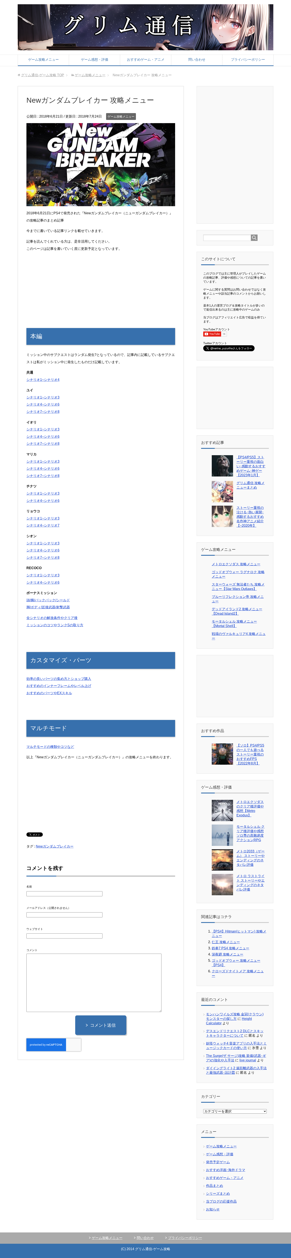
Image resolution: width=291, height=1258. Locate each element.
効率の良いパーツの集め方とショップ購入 (58, 679)
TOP (42, 75)
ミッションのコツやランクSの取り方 (54, 625)
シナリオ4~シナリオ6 (42, 404)
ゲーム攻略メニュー (43, 59)
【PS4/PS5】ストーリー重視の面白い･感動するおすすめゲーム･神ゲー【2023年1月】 (250, 466)
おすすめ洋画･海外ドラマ (225, 1170)
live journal (247, 1060)
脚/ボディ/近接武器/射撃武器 (48, 607)
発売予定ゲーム (218, 1162)
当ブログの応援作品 (221, 1201)
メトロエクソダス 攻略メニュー (236, 564)
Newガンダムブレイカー (54, 846)
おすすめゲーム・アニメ (145, 59)
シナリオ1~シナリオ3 (42, 397)
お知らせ (213, 1209)
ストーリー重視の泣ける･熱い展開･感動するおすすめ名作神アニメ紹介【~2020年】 (250, 516)
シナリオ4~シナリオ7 (42, 525)
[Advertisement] (100, 285)
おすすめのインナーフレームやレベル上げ (58, 686)
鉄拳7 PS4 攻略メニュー (230, 948)
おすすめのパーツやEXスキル (49, 693)
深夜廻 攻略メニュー (227, 954)
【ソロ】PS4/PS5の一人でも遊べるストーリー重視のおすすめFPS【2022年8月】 (250, 754)
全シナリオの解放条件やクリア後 (52, 618)
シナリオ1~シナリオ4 (42, 379)
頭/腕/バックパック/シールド (48, 600)
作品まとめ (214, 1185)
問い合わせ (196, 59)
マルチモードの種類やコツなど (50, 746)
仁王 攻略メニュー (226, 942)
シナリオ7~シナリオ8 (42, 411)
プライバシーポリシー (248, 59)
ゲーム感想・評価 (94, 59)
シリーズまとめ (218, 1193)
